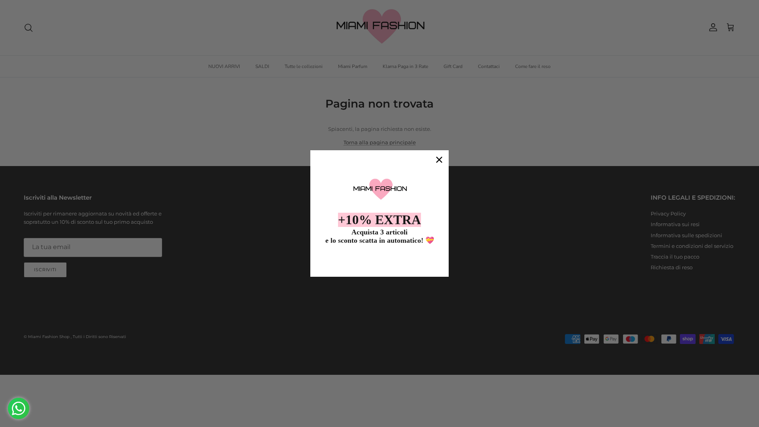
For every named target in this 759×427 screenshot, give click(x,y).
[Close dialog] (439, 159)
